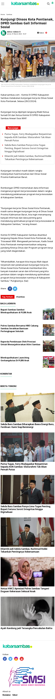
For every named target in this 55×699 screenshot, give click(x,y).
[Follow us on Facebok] (5, 659)
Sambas (9, 14)
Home (3, 14)
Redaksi (7, 695)
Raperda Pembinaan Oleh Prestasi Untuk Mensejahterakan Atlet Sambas (20, 343)
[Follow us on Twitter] (10, 659)
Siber (15, 695)
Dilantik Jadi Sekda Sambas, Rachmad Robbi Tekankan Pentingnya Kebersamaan (24, 550)
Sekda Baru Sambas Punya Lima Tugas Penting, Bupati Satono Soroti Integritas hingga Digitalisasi (26, 148)
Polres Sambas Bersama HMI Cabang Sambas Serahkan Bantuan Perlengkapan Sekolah (19, 328)
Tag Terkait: (7, 297)
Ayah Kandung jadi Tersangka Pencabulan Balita (26, 628)
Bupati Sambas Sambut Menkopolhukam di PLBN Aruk (16, 311)
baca (41, 33)
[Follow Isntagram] (16, 659)
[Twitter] (15, 288)
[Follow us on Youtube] (21, 659)
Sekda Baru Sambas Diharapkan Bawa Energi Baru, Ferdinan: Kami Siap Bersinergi (27, 426)
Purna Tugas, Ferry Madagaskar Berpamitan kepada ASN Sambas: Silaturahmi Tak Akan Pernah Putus (28, 137)
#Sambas (20, 297)
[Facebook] (10, 288)
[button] (52, 2)
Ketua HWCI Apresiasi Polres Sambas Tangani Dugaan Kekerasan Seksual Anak (25, 590)
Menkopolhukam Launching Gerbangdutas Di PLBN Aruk (15, 359)
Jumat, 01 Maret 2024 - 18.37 (16, 34)
